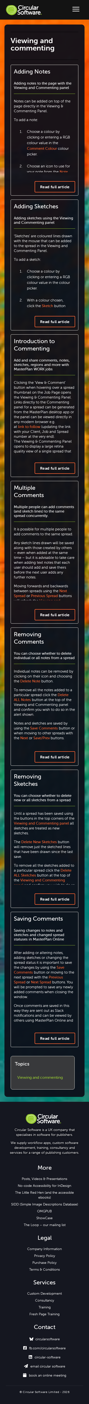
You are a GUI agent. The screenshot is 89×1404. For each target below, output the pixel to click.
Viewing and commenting (40, 1077)
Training (45, 1307)
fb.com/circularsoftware (44, 1348)
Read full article (55, 186)
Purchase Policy (44, 1262)
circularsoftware (47, 1339)
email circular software (44, 1366)
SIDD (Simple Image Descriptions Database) (44, 1204)
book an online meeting (44, 1375)
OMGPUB (44, 1211)
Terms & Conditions (44, 1269)
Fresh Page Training (44, 1314)
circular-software (45, 1357)
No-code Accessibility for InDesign (44, 1185)
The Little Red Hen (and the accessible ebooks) (44, 1195)
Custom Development (44, 1293)
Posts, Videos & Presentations (44, 1179)
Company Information (44, 1249)
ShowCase (44, 1218)
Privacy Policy (44, 1256)
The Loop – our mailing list (45, 1225)
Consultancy (44, 1300)
